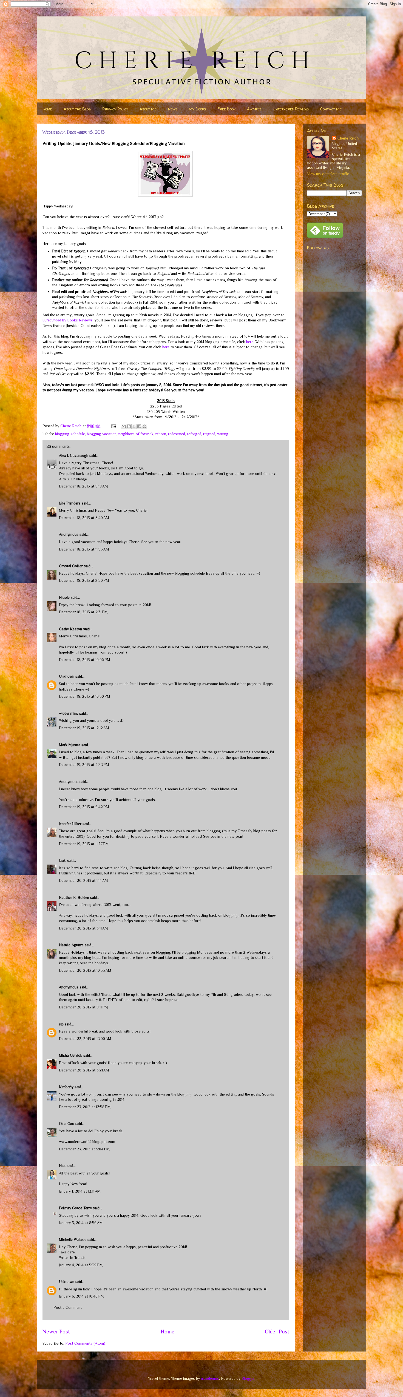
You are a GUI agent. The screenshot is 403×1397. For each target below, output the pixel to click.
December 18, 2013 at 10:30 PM (84, 696)
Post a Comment (67, 1307)
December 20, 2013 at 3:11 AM (83, 928)
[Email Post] (113, 426)
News (172, 109)
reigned (209, 434)
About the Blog (77, 109)
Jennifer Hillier (70, 824)
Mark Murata (69, 745)
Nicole (64, 597)
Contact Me (331, 109)
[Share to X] (134, 426)
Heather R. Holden (74, 897)
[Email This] (123, 426)
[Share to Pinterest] (144, 426)
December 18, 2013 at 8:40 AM (84, 517)
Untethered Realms (291, 109)
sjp (61, 1024)
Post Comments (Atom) (85, 1343)
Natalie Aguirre (71, 945)
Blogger (248, 1378)
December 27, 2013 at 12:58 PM (85, 1107)
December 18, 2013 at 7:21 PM (83, 612)
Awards (254, 109)
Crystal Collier (71, 566)
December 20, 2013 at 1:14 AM (83, 880)
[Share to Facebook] (139, 426)
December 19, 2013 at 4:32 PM (84, 764)
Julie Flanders (70, 503)
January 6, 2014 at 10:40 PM (81, 1296)
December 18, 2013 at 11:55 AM (84, 549)
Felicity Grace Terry (75, 1208)
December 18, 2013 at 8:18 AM (83, 486)
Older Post (277, 1331)
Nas (62, 1166)
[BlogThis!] (129, 426)
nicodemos (210, 1378)
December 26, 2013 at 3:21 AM (84, 1070)
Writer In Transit (72, 1257)
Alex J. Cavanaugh (73, 455)
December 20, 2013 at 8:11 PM (83, 1007)
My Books (197, 109)
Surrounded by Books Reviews (67, 320)
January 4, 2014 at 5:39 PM (81, 1265)
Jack (62, 860)
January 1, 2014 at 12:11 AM (80, 1191)
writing (222, 434)
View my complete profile (328, 174)
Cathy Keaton (70, 629)
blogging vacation (102, 434)
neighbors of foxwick (136, 434)
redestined (176, 434)
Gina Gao (66, 1123)
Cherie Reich (348, 138)
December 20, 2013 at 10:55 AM (85, 970)
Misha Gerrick (70, 1055)
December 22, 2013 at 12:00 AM (85, 1038)
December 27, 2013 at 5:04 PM (84, 1149)
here (249, 342)
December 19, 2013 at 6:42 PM (84, 807)
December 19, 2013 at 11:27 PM (84, 844)
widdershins (68, 713)
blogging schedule (70, 434)
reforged (194, 434)
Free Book (226, 109)
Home (47, 109)
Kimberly (66, 1087)
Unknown (66, 676)
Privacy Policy (115, 109)
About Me (148, 109)
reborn (160, 434)
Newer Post (56, 1331)
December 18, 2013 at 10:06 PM (84, 659)
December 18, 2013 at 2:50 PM (84, 580)
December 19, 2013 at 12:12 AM (84, 728)
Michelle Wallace (72, 1239)
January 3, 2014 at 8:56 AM (81, 1223)
